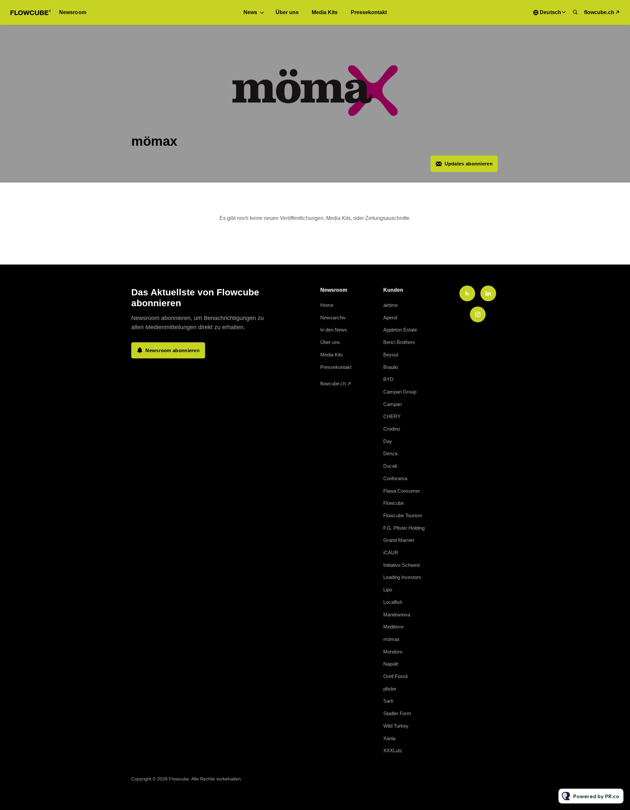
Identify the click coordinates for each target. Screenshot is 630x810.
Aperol (390, 317)
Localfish (392, 602)
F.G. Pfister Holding (404, 528)
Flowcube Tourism (402, 515)
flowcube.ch (599, 12)
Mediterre (393, 626)
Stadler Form (397, 713)
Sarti (388, 701)
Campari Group (399, 391)
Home (326, 305)
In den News (333, 329)
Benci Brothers (399, 342)
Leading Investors (402, 577)
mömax (391, 639)
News (250, 12)
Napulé (390, 664)
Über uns (287, 12)
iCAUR (390, 552)
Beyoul (390, 354)
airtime (390, 305)
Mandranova (396, 614)
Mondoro (392, 651)
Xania (389, 738)
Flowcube (393, 503)
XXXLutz (392, 750)
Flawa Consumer (401, 491)
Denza (390, 453)
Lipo (387, 589)
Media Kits (325, 12)
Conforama (395, 478)
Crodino (391, 429)
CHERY (392, 416)
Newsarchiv (333, 317)
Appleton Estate (400, 329)
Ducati (390, 466)
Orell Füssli (395, 676)
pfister (389, 689)
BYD (388, 379)
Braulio (390, 367)
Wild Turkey (396, 726)
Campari (392, 404)
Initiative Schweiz (401, 565)
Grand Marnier (398, 540)
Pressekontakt (369, 12)
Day (387, 441)
